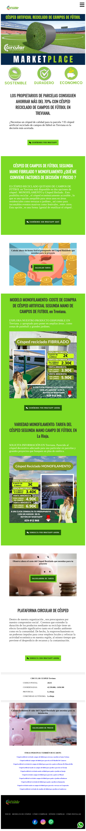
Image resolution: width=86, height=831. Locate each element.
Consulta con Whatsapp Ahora (44, 658)
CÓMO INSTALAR (73, 814)
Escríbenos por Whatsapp (44, 142)
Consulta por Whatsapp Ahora (44, 532)
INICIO (8, 814)
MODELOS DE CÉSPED (21, 814)
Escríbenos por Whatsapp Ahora (44, 408)
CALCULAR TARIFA (43, 268)
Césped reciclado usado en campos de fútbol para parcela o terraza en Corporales (43, 785)
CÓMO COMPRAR (39, 814)
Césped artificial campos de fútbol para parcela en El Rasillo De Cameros (43, 760)
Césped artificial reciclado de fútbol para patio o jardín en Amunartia (43, 782)
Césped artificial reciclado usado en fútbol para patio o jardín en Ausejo (43, 771)
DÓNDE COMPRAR (57, 814)
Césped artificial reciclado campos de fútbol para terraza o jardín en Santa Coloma (43, 757)
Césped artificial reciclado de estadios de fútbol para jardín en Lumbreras (43, 789)
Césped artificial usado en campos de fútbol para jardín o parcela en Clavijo (43, 767)
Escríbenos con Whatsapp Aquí (44, 222)
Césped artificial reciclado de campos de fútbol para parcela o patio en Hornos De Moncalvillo (43, 764)
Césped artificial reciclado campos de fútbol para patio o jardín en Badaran (43, 778)
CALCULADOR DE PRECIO (43, 728)
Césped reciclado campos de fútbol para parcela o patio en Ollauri (43, 775)
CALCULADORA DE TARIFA (43, 578)
